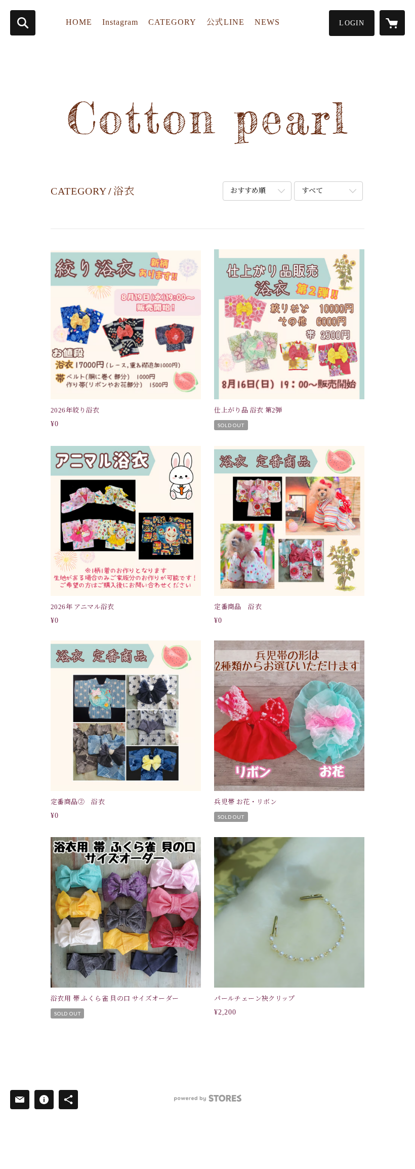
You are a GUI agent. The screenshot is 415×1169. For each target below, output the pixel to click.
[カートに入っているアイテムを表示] (392, 22)
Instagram (120, 22)
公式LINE (225, 22)
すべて (312, 191)
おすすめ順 (248, 191)
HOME (79, 22)
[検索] (22, 22)
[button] (352, 23)
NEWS (267, 22)
